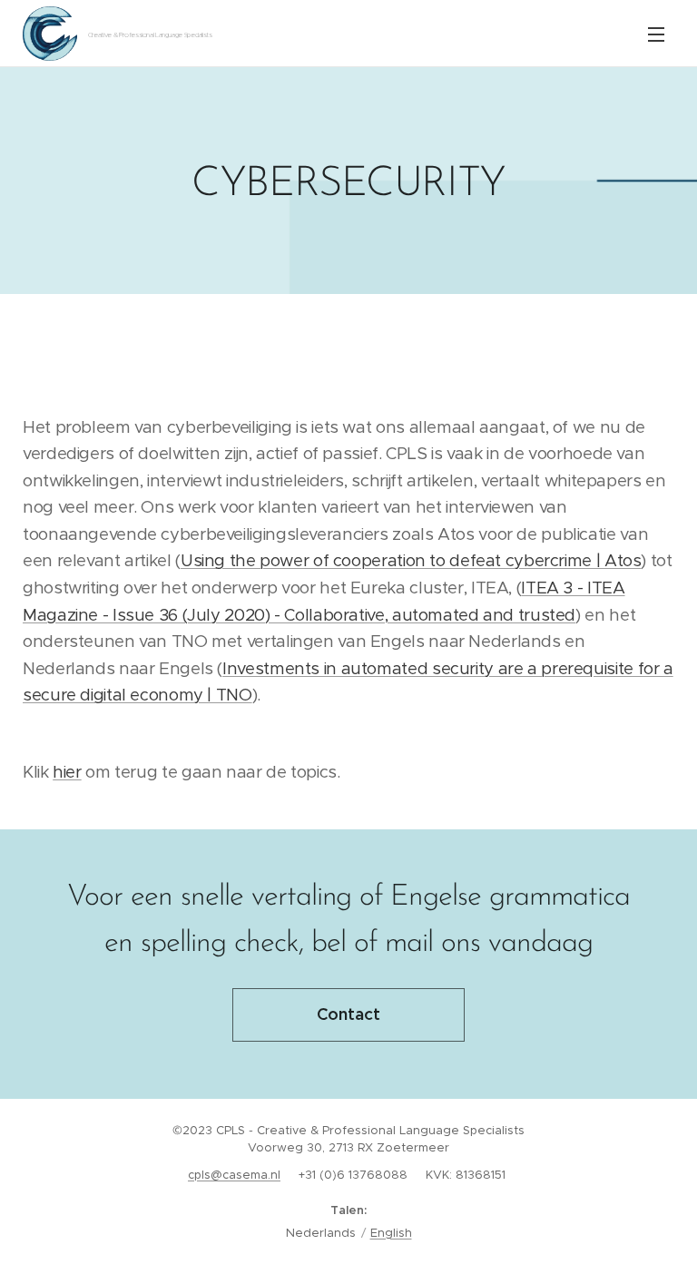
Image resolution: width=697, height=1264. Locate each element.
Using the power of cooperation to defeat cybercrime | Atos (411, 560)
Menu (656, 33)
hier (67, 771)
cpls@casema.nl (234, 1174)
